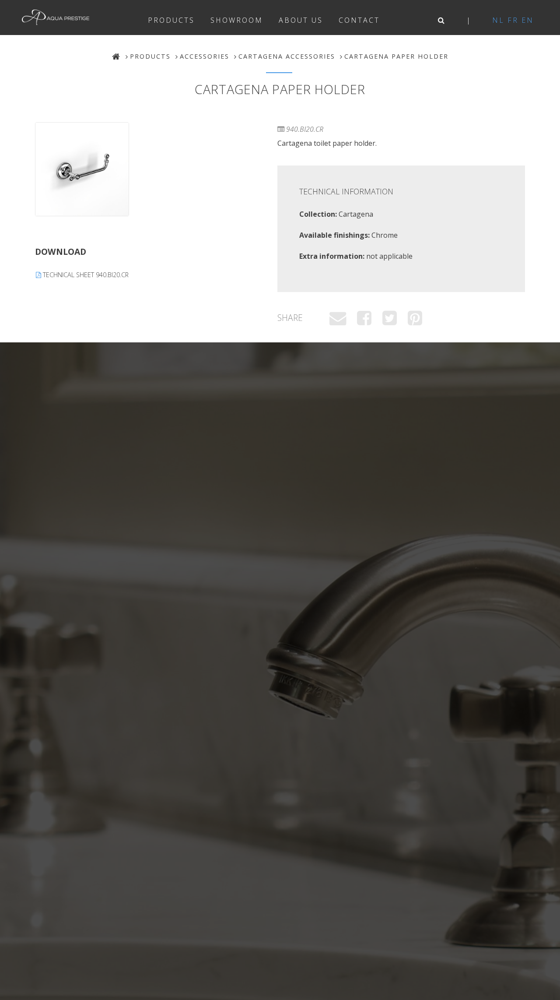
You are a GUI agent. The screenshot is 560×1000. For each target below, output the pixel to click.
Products (171, 20)
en (528, 20)
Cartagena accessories (286, 56)
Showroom (236, 20)
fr (513, 20)
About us (301, 20)
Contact (359, 20)
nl (498, 20)
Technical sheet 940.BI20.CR (85, 275)
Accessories (204, 56)
